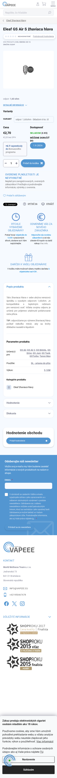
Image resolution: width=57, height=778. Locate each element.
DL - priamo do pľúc (41, 363)
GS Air (23, 350)
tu (33, 519)
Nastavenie (28, 759)
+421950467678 (18, 594)
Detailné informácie (13, 105)
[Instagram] (22, 603)
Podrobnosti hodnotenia (43, 36)
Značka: (9, 44)
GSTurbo (34, 356)
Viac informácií (44, 741)
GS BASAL (41, 350)
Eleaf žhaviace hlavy (23, 387)
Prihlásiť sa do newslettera (19, 527)
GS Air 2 (31, 350)
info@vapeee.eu (19, 588)
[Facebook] (6, 603)
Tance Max (45, 356)
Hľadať (50, 13)
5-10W (47, 370)
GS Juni (37, 353)
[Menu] (53, 4)
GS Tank (46, 353)
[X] (14, 603)
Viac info (44, 243)
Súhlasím (28, 769)
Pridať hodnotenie (17, 441)
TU (41, 751)
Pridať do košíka (31, 163)
